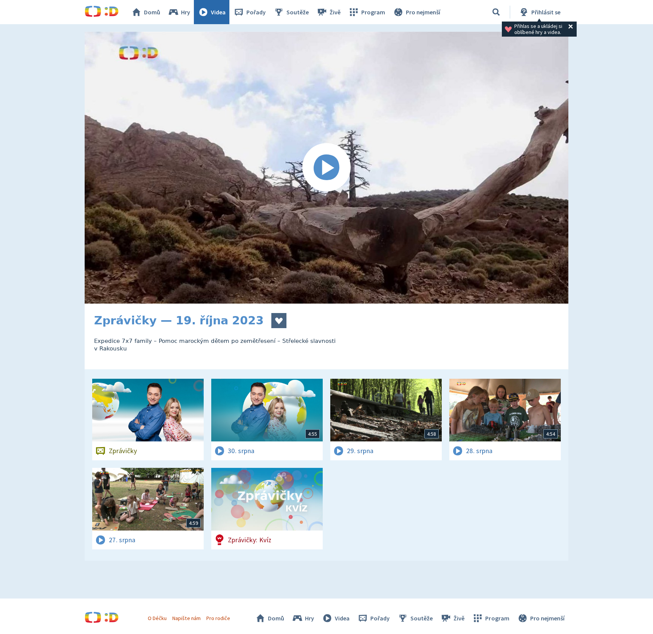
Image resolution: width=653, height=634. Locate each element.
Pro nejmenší (423, 12)
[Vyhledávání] (496, 12)
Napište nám (186, 618)
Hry (185, 12)
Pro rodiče (218, 618)
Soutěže (297, 12)
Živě (335, 12)
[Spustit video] (326, 168)
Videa (218, 12)
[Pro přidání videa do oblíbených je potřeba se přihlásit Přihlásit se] (278, 320)
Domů (152, 12)
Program (373, 12)
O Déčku (157, 618)
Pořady (256, 12)
